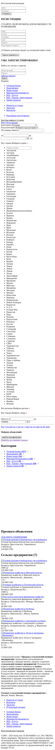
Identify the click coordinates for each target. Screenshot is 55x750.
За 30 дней (45, 427)
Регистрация (12, 122)
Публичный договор (15, 707)
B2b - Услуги (12, 95)
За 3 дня (16, 427)
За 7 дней (25, 427)
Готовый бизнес (13, 85)
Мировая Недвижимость (17, 93)
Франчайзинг (12, 88)
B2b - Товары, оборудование (19, 97)
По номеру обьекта (9, 130)
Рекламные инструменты (17, 115)
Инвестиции (12, 90)
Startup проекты (13, 100)
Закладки (10, 108)
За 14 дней (35, 427)
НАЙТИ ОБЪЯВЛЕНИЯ (11, 438)
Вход (3, 122)
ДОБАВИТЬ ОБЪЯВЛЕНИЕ (14, 537)
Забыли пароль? (8, 76)
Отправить (6, 14)
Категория (6, 125)
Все (2, 427)
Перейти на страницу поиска (14, 440)
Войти (4, 78)
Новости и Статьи (14, 105)
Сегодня (9, 427)
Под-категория (8, 127)
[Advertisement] (27, 499)
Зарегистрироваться (10, 55)
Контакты (10, 110)
